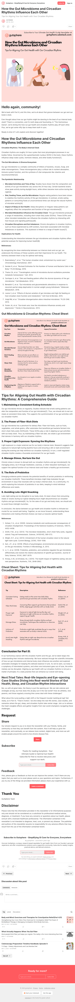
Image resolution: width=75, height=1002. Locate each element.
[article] (37, 922)
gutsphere (9, 20)
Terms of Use (47, 857)
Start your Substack (32, 993)
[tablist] (10, 888)
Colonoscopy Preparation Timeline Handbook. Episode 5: (25, 944)
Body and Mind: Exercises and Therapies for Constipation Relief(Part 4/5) (32, 917)
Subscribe (61, 3)
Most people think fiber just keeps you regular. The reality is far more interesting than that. (32, 934)
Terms (41, 988)
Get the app (47, 993)
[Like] (3, 26)
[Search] (71, 912)
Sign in (69, 3)
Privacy (35, 988)
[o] (69, 933)
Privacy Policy (52, 859)
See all (5, 956)
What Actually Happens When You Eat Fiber (20, 932)
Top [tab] (4, 912)
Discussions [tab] (16, 912)
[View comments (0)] (8, 26)
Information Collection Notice (37, 859)
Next (67, 874)
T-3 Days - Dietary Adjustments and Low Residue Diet (19, 946)
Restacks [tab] (14, 887)
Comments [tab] (6, 887)
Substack (28, 998)
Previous (9, 874)
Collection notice (49, 988)
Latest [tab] (9, 912)
